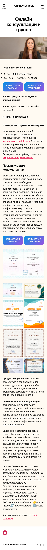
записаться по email (13, 87)
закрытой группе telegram (16, 141)
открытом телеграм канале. (18, 157)
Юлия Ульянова (23, 5)
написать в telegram (34, 87)
